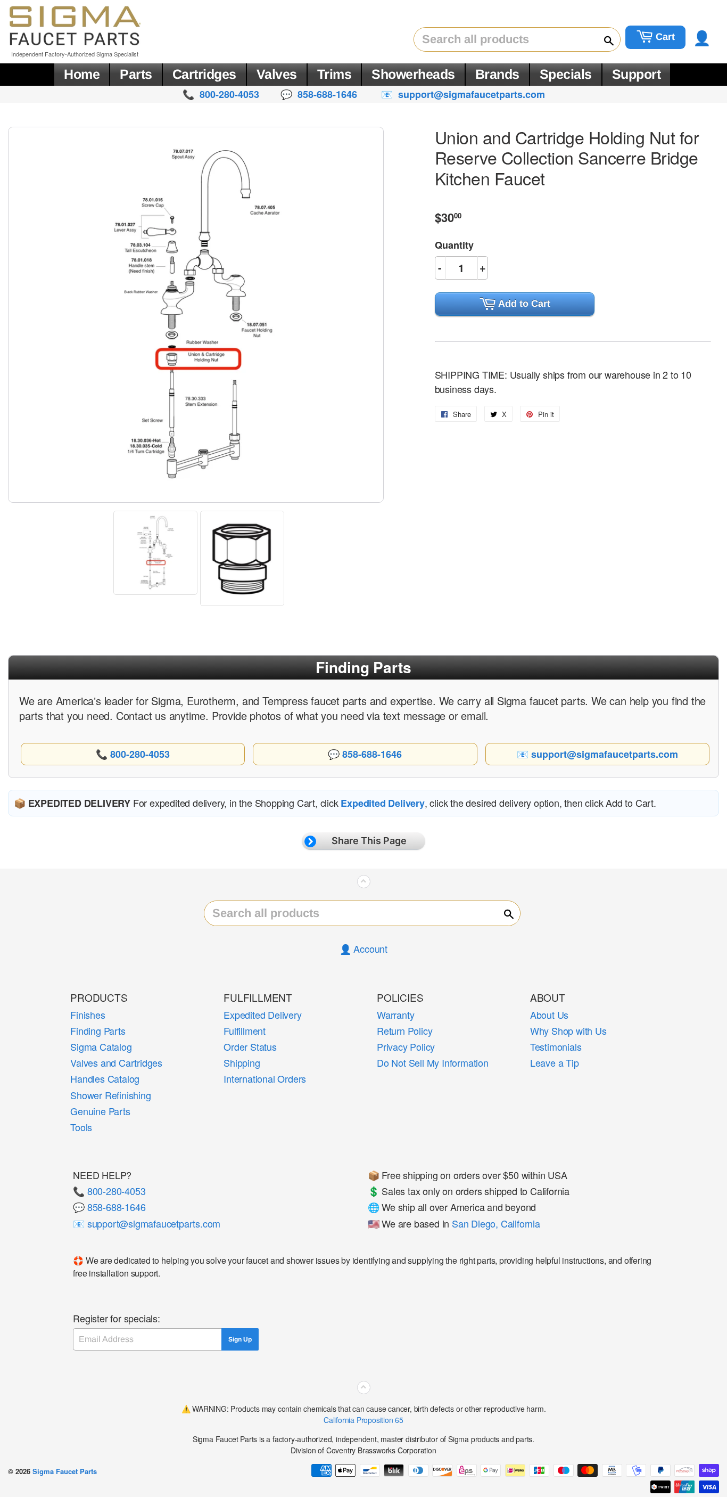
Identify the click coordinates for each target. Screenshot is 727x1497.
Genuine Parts (100, 1111)
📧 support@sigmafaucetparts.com (146, 1223)
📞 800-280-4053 (109, 1191)
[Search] (604, 40)
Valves (277, 74)
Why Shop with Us (568, 1030)
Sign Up (240, 1339)
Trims (334, 74)
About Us (549, 1014)
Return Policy (404, 1030)
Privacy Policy (406, 1046)
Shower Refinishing (110, 1095)
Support (636, 74)
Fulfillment (245, 1030)
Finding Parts (97, 1030)
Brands (497, 74)
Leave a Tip (554, 1062)
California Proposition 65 (363, 1419)
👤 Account (363, 948)
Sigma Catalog (100, 1046)
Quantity (454, 245)
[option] (156, 553)
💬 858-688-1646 (109, 1207)
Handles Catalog (104, 1078)
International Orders (265, 1078)
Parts (136, 74)
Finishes (87, 1014)
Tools (81, 1127)
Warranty (395, 1014)
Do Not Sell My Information (433, 1062)
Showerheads (413, 74)
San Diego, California (496, 1223)
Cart (664, 36)
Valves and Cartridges (116, 1062)
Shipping (242, 1062)
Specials (566, 74)
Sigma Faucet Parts (64, 1471)
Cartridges (204, 74)
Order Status (250, 1046)
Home (82, 74)
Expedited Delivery (262, 1014)
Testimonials (556, 1046)
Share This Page (369, 840)
